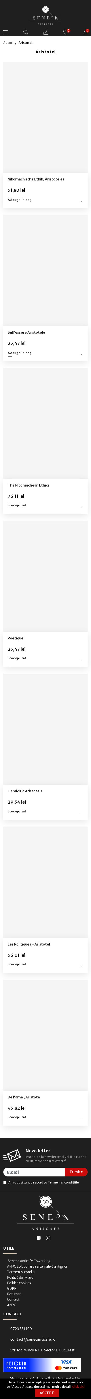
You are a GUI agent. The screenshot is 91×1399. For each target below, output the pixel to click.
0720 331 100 (21, 1329)
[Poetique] (46, 576)
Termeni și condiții (21, 1272)
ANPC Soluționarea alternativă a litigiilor (37, 1266)
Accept (47, 1393)
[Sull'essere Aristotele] (46, 270)
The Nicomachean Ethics (28, 485)
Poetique (15, 638)
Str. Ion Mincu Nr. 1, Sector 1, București (43, 1350)
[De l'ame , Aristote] (46, 1035)
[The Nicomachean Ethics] (46, 423)
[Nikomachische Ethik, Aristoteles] (46, 117)
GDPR (11, 1288)
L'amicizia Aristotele (25, 791)
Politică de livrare (20, 1277)
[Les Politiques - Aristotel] (46, 882)
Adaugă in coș (19, 200)
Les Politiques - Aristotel (29, 944)
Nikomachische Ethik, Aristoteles (36, 179)
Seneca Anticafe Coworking (28, 1261)
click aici (78, 1387)
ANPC (11, 1305)
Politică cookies (19, 1283)
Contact (13, 1299)
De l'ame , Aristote (24, 1097)
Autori (8, 43)
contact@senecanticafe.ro (32, 1339)
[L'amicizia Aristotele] (46, 729)
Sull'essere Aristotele (26, 332)
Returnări (14, 1294)
